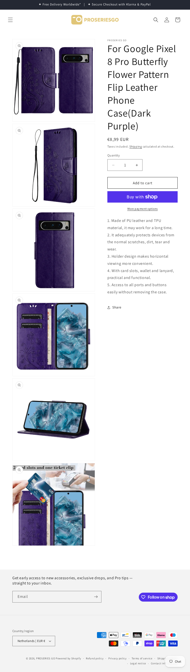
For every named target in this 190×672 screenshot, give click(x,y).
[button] (10, 19)
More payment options (142, 209)
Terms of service (142, 658)
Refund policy (94, 658)
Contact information (164, 663)
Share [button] (116, 307)
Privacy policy (117, 658)
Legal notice (138, 663)
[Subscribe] (95, 597)
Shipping (135, 146)
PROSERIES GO (45, 658)
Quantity (113, 155)
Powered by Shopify (68, 658)
